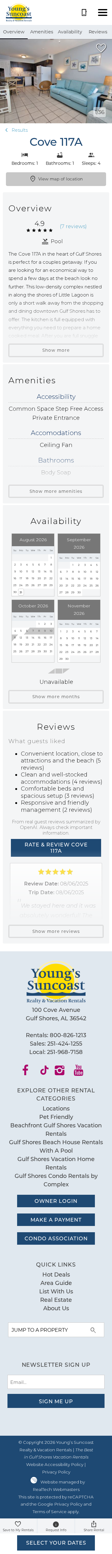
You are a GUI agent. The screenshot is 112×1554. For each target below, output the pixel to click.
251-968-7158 (65, 1052)
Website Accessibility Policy (54, 1464)
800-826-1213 (68, 1035)
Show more (56, 350)
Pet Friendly (56, 1116)
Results (19, 130)
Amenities (41, 32)
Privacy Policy (56, 1471)
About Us (56, 1308)
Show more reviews (56, 931)
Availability (70, 32)
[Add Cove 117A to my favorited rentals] (101, 48)
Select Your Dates (56, 1542)
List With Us (56, 1291)
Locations (56, 1108)
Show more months (56, 696)
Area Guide (56, 1283)
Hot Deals (56, 1274)
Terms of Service (50, 1511)
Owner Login (56, 1201)
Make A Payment (56, 1219)
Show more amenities (56, 491)
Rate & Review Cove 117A (56, 847)
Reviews (98, 32)
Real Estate (56, 1299)
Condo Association (56, 1238)
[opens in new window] (29, 1072)
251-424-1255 (64, 1043)
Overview (14, 32)
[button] (102, 12)
